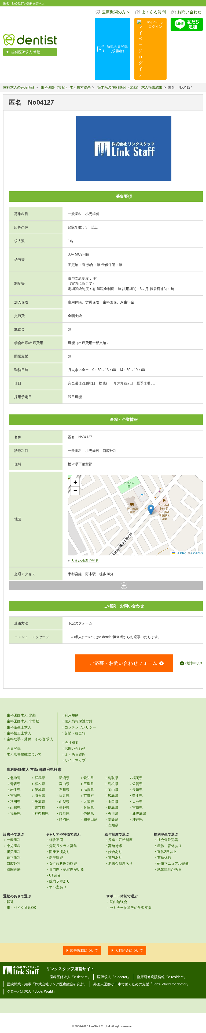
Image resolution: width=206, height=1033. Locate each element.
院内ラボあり (59, 881)
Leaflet (180, 553)
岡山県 (113, 790)
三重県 (88, 784)
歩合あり (115, 852)
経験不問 (56, 840)
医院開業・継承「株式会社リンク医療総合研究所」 (47, 984)
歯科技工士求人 (19, 733)
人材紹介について (129, 950)
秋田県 (15, 802)
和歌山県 (90, 819)
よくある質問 (154, 12)
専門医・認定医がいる (66, 869)
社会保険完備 (167, 840)
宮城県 (15, 796)
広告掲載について (84, 950)
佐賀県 (137, 784)
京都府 (88, 796)
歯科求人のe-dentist (18, 87)
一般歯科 (14, 840)
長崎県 (137, 790)
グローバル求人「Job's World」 (31, 991)
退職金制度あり (120, 864)
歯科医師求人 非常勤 (23, 721)
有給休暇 (164, 858)
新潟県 (64, 778)
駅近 (10, 902)
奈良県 (88, 813)
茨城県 (40, 790)
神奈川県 (42, 813)
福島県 (15, 813)
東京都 (40, 808)
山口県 (113, 802)
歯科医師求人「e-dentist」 (70, 977)
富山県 (64, 784)
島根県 (113, 784)
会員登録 (14, 748)
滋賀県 (88, 790)
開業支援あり (59, 852)
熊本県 (137, 796)
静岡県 (64, 819)
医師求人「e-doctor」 (114, 977)
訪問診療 (14, 869)
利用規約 (72, 715)
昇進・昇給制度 (120, 840)
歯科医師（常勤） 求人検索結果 (66, 87)
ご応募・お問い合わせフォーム (123, 663)
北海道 (15, 778)
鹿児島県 (139, 813)
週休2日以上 (166, 852)
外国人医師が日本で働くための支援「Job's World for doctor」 (141, 984)
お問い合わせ (189, 12)
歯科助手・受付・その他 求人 (30, 739)
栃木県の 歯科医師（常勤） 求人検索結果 (129, 87)
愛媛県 (113, 819)
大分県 (137, 802)
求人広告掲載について (24, 754)
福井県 (64, 796)
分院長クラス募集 (63, 846)
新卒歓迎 (56, 858)
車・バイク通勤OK (21, 908)
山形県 (15, 808)
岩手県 (15, 790)
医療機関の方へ (116, 12)
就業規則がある (169, 869)
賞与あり (115, 858)
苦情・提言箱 (75, 733)
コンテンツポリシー (80, 727)
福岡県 (137, 778)
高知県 (113, 825)
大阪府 (88, 802)
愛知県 (88, 778)
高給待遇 (115, 846)
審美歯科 (14, 852)
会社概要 (72, 743)
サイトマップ (75, 760)
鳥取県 (113, 778)
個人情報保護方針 (79, 721)
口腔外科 (14, 864)
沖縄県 (137, 819)
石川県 (64, 790)
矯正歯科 (14, 858)
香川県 (113, 813)
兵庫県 (88, 808)
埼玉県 (40, 796)
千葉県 (40, 802)
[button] (151, 509)
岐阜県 (64, 813)
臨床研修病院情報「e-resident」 (162, 977)
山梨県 (64, 802)
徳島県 (113, 808)
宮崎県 (137, 808)
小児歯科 (14, 846)
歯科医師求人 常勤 (25, 52)
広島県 (113, 796)
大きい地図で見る (85, 561)
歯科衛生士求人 (19, 727)
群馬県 (40, 778)
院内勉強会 (118, 902)
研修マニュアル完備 (173, 864)
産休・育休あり (169, 846)
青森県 (15, 784)
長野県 (64, 808)
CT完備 (55, 875)
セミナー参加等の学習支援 (131, 908)
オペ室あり (58, 887)
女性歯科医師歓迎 (63, 864)
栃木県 (40, 784)
